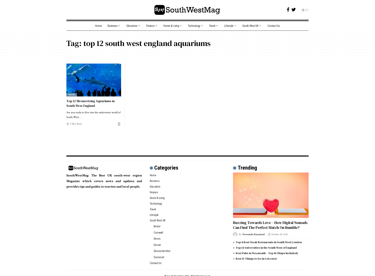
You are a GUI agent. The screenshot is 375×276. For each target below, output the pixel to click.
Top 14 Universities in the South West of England (266, 248)
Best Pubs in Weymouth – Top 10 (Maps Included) (267, 253)
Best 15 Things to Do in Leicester (256, 259)
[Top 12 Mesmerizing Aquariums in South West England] (93, 80)
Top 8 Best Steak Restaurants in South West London (269, 242)
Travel (72, 94)
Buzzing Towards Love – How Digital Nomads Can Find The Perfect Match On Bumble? (270, 225)
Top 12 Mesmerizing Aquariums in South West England (90, 103)
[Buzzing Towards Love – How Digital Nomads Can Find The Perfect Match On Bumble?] (271, 195)
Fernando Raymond (254, 234)
